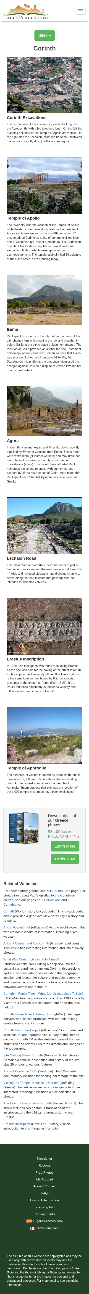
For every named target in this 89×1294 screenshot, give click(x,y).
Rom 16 (56, 682)
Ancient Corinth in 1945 (20, 1071)
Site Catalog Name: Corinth (23, 1055)
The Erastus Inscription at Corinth (27, 1103)
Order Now (65, 859)
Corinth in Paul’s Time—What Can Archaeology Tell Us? (43, 993)
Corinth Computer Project (21, 1030)
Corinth (8, 911)
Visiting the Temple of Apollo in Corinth (31, 1083)
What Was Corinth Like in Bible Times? (31, 959)
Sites (43, 35)
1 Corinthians (50, 900)
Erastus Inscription (16, 1124)
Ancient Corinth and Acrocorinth (26, 943)
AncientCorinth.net (16, 927)
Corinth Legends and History (24, 1014)
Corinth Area (61, 891)
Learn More (65, 846)
